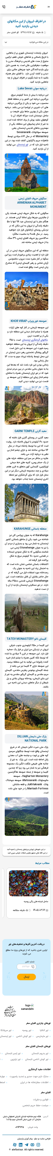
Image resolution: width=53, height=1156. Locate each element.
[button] (26, 977)
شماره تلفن (29, 961)
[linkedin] (20, 1145)
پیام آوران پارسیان (25, 1139)
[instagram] (38, 1145)
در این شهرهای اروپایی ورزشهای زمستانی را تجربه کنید (26, 849)
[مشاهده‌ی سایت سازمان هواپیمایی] (10, 1011)
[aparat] (14, 1145)
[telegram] (26, 1145)
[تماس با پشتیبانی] (3, 6)
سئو (35, 1139)
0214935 (19, 1127)
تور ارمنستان (22, 145)
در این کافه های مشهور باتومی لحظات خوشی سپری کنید (27, 853)
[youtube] (32, 1145)
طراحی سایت (45, 1139)
